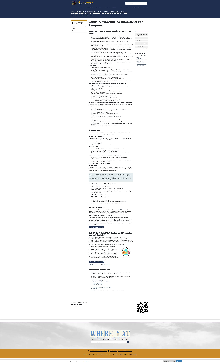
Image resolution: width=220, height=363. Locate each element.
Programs (107, 7)
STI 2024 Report (138, 40)
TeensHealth (94, 288)
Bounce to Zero (94, 274)
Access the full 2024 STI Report (96, 227)
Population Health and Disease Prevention (86, 11)
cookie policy (86, 361)
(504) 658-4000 (113, 351)
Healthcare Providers (142, 60)
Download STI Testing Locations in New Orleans (99, 264)
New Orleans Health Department (84, 14)
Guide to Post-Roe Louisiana (97, 279)
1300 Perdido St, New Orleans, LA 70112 (98, 351)
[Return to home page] (82, 3)
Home (73, 7)
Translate (145, 7)
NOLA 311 (114, 7)
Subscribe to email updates (125, 351)
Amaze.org (93, 290)
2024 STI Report (120, 209)
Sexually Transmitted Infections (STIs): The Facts (141, 35)
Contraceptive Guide (98, 283)
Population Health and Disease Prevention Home (78, 23)
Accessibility (134, 354)
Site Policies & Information (124, 354)
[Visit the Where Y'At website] (110, 334)
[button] (85, 26)
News (121, 7)
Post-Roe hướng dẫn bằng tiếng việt (101, 281)
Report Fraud (114, 354)
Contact (74, 30)
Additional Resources (139, 46)
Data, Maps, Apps (136, 7)
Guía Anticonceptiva (97, 284)
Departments (89, 7)
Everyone (139, 58)
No (77, 306)
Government (98, 7)
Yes (73, 306)
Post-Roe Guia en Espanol (99, 280)
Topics (99, 11)
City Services (80, 7)
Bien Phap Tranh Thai (98, 285)
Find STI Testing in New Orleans (96, 261)
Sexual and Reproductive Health (110, 11)
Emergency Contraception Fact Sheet (102, 287)
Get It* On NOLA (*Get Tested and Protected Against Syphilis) (141, 43)
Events (127, 7)
